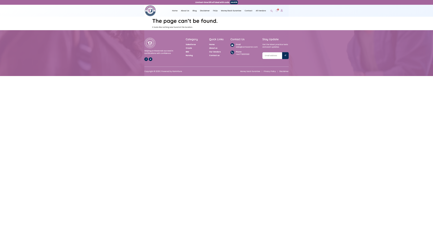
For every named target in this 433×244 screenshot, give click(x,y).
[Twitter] (150, 59)
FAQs (215, 10)
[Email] (232, 45)
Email (238, 44)
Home (174, 10)
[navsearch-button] (271, 10)
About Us (185, 10)
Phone (238, 51)
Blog (195, 10)
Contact (248, 10)
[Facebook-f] (146, 59)
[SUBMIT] (285, 55)
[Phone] (232, 52)
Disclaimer (205, 10)
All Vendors (261, 10)
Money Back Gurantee (231, 10)
